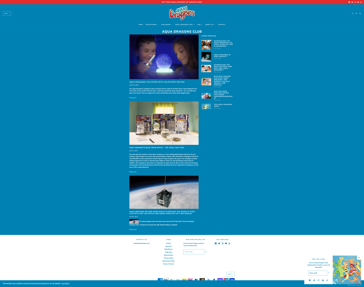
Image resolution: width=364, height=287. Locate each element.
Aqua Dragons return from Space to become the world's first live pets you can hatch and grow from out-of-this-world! (162, 213)
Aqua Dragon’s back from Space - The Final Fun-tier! (156, 148)
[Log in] (356, 13)
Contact (222, 24)
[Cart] (360, 13)
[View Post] (164, 56)
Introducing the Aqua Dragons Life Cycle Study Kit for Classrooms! (223, 43)
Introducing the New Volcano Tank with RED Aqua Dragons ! (223, 67)
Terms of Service (168, 264)
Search (168, 243)
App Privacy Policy (168, 261)
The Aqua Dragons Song (223, 105)
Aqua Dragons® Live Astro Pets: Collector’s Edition (157, 82)
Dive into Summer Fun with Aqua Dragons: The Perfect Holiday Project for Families (222, 80)
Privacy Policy (168, 258)
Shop (141, 24)
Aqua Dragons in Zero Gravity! (222, 55)
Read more (132, 97)
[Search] (352, 13)
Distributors (168, 249)
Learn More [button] (65, 283)
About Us (168, 246)
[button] (7, 13)
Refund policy (168, 255)
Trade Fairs (168, 252)
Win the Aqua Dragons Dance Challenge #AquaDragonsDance (223, 94)
